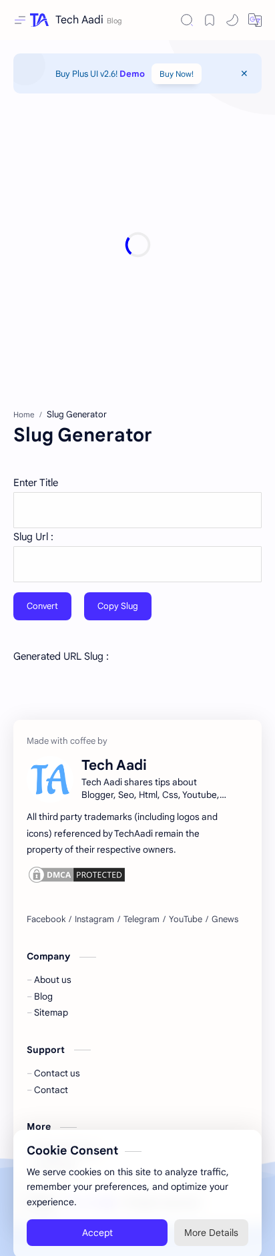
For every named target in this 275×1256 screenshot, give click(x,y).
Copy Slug (117, 606)
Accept (97, 1219)
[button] (232, 20)
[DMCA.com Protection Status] (129, 875)
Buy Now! (177, 74)
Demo (132, 73)
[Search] (187, 20)
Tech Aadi (79, 20)
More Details (211, 1219)
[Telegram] (141, 919)
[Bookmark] (210, 20)
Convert (42, 606)
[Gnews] (225, 919)
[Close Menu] (244, 73)
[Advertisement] (137, 244)
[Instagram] (94, 919)
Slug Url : (33, 537)
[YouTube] (185, 919)
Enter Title (35, 483)
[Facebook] (46, 919)
